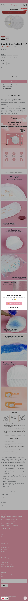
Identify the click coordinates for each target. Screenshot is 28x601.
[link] (8, 307)
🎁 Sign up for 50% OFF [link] (14, 303)
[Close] (24, 292)
